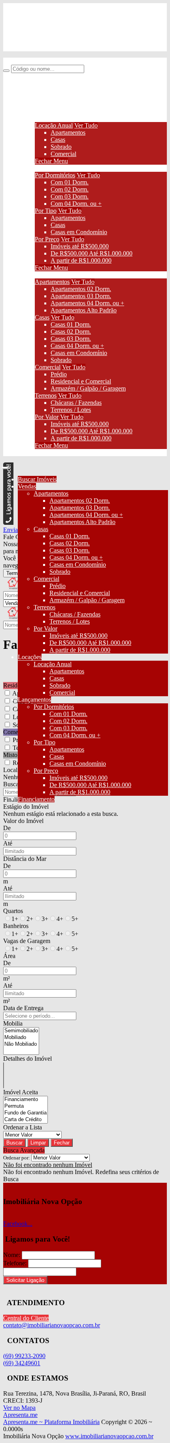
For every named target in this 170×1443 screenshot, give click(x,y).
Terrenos (46, 395)
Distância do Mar (24, 858)
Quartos (13, 911)
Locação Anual (54, 125)
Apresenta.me (20, 1414)
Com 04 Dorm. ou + (76, 203)
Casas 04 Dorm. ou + (77, 345)
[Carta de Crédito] (25, 1119)
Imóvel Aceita (20, 1092)
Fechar (62, 1143)
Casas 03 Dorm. (71, 338)
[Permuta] (25, 1106)
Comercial (63, 153)
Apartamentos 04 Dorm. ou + (87, 303)
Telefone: (14, 1263)
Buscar (14, 1143)
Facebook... (17, 1223)
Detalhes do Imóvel (27, 1058)
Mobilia (13, 1023)
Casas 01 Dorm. (71, 324)
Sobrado (61, 146)
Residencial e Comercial (81, 381)
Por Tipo (46, 210)
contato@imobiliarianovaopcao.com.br (67, 47)
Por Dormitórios (55, 175)
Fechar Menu (51, 161)
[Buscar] (6, 71)
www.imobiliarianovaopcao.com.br (109, 1436)
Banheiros (15, 926)
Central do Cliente (26, 1318)
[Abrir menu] (5, 465)
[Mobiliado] (21, 1037)
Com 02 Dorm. (70, 189)
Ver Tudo (86, 125)
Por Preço (47, 239)
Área (9, 956)
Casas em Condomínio (79, 232)
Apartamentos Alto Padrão (84, 310)
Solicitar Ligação (25, 1280)
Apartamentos (68, 132)
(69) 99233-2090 (40, 20)
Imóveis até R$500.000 (80, 246)
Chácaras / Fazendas (76, 402)
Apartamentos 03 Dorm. (81, 296)
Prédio (59, 374)
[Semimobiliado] (21, 1031)
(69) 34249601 (37, 34)
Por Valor (47, 416)
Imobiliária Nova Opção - (35, 61)
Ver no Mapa (19, 1407)
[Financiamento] (25, 1099)
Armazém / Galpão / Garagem (88, 388)
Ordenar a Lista (22, 1127)
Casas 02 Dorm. (71, 331)
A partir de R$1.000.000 (81, 260)
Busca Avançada (24, 1150)
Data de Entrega (23, 1008)
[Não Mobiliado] (21, 1044)
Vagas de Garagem (26, 941)
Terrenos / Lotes (71, 409)
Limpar (38, 1143)
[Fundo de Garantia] (25, 1113)
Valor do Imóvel (23, 820)
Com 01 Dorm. (70, 182)
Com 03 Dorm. (70, 196)
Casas (58, 139)
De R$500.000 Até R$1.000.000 (91, 253)
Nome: (11, 1254)
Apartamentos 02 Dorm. (81, 289)
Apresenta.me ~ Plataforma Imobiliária (51, 1422)
